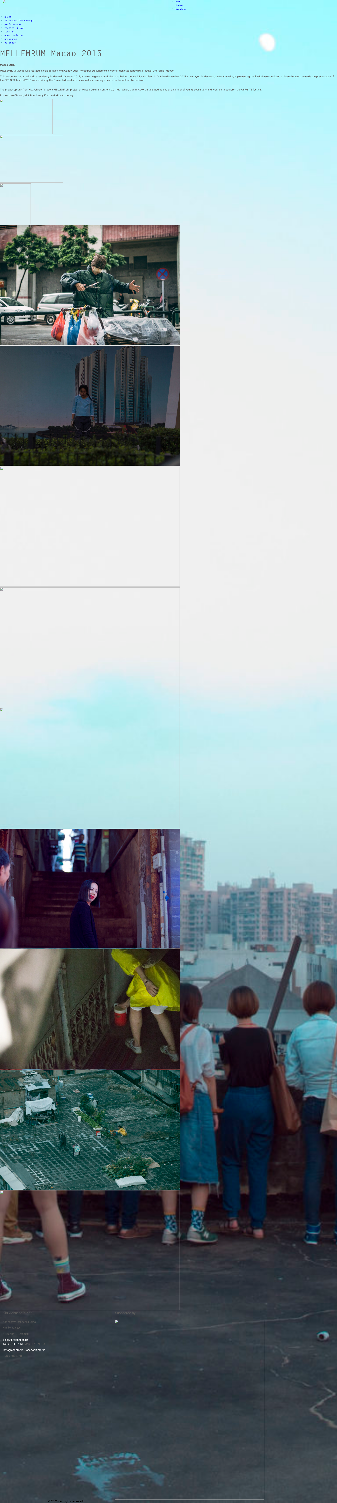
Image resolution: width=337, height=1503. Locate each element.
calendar (10, 42)
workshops (10, 39)
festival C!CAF (14, 27)
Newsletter (181, 9)
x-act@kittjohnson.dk (15, 1340)
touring (9, 31)
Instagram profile (13, 1350)
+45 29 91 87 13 (13, 1344)
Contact (179, 5)
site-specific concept (19, 20)
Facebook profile (35, 1350)
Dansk (178, 2)
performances (12, 24)
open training (13, 35)
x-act (7, 16)
